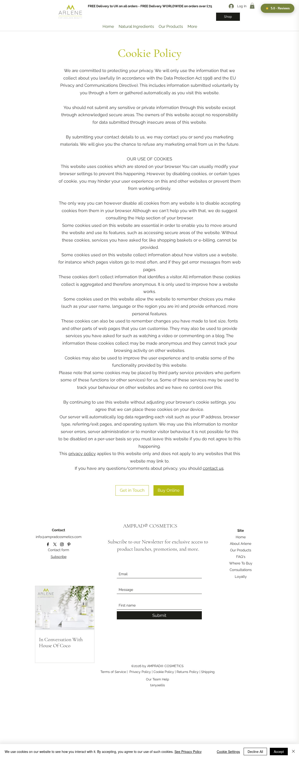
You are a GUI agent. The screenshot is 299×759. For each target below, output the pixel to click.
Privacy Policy (140, 672)
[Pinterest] (69, 544)
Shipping (208, 672)
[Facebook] (48, 544)
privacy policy (82, 453)
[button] (252, 6)
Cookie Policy (164, 672)
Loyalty (241, 577)
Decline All (255, 751)
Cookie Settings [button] (228, 751)
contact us (213, 468)
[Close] (293, 751)
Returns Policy (188, 672)
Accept (279, 751)
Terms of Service (113, 672)
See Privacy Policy (188, 751)
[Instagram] (62, 544)
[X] (55, 544)
